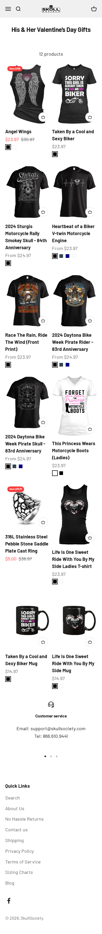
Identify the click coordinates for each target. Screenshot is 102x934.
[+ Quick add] (43, 117)
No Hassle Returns (24, 819)
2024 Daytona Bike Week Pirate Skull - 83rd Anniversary (25, 444)
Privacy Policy (19, 851)
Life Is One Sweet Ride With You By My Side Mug (73, 663)
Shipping (14, 840)
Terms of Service (23, 862)
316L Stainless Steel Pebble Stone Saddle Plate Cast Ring (26, 544)
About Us (14, 808)
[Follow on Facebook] (8, 900)
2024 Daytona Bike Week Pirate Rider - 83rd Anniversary (72, 342)
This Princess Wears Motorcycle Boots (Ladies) (73, 450)
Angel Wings (18, 131)
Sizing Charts (19, 872)
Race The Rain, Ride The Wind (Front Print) (26, 342)
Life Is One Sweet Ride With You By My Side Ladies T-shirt (73, 559)
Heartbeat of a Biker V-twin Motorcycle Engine (73, 233)
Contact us (16, 829)
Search (12, 797)
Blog (9, 883)
